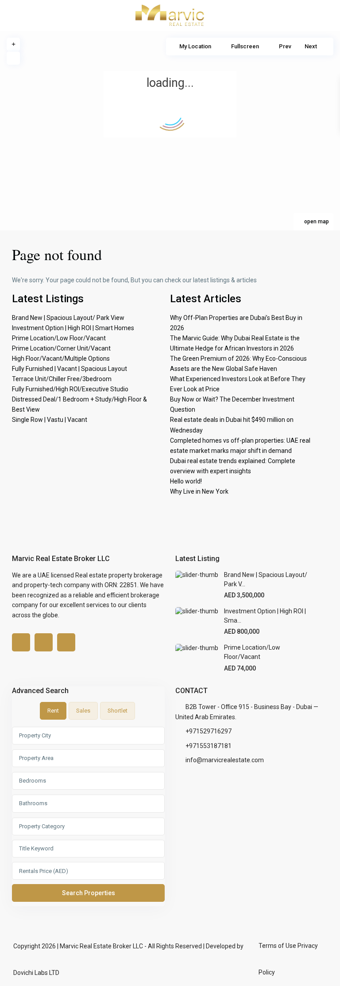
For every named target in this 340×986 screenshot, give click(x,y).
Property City (35, 735)
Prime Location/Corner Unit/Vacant (61, 348)
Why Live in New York (199, 491)
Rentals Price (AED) (43, 871)
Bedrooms (32, 780)
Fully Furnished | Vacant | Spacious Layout (69, 368)
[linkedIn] (44, 642)
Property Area (36, 758)
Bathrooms (33, 803)
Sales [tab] (83, 710)
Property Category (42, 826)
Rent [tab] (53, 710)
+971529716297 (208, 731)
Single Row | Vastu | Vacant (49, 419)
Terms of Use (277, 945)
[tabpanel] (88, 816)
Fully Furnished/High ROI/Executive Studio (70, 389)
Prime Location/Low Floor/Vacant (59, 338)
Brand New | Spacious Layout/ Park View (68, 317)
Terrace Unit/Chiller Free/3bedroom (62, 378)
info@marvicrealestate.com (224, 760)
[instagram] (66, 642)
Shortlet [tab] (118, 710)
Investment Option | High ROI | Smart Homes (73, 327)
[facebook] (21, 642)
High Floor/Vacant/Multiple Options (61, 358)
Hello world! (186, 481)
